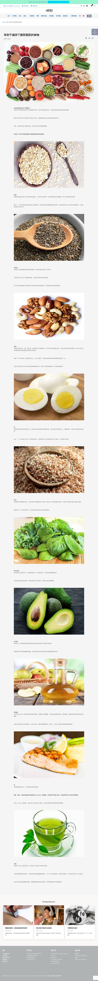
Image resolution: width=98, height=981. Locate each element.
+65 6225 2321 (31, 959)
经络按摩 (4, 961)
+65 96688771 (31, 957)
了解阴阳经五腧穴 (72, 928)
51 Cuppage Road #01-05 (34, 953)
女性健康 (4, 955)
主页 (3, 22)
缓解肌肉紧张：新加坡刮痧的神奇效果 (16, 928)
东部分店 (34, 6)
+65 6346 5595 (55, 963)
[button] (86, 38)
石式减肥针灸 (6, 953)
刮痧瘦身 (4, 959)
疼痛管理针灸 (6, 957)
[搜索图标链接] (94, 6)
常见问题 (48, 975)
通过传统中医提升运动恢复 (44, 928)
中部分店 (25, 6)
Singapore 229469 (32, 955)
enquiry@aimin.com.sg (12, 6)
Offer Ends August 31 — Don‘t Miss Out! (58, 2)
